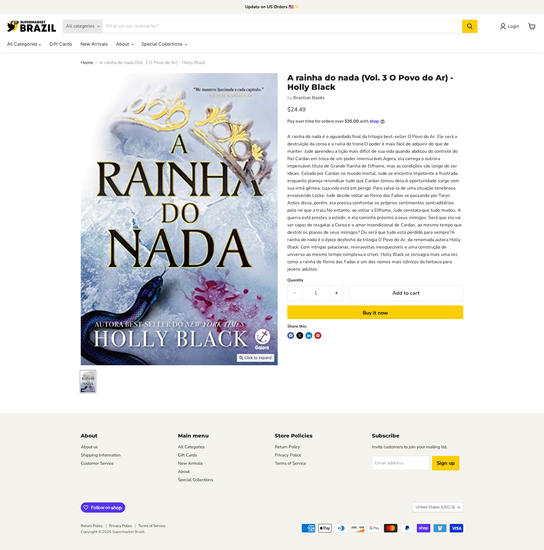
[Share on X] (299, 335)
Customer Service (97, 463)
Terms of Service (290, 463)
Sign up (446, 463)
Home (87, 62)
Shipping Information (101, 455)
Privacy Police (288, 455)
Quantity (295, 280)
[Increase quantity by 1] (337, 293)
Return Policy (287, 447)
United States (435, 507)
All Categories (23, 44)
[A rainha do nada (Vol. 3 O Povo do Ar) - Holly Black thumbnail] (88, 381)
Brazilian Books (309, 98)
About (123, 44)
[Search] (469, 26)
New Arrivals (94, 44)
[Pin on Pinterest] (317, 335)
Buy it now (375, 312)
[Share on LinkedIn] (308, 335)
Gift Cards (61, 44)
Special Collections (162, 44)
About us (89, 447)
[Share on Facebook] (290, 335)
